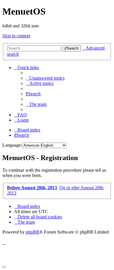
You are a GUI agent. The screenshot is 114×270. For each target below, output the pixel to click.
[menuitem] (45, 78)
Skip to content (16, 35)
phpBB (32, 231)
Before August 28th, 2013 (32, 187)
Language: (12, 145)
